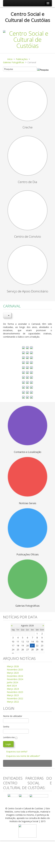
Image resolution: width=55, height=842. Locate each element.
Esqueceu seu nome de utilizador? (23, 756)
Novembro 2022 (14, 698)
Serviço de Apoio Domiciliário (27, 291)
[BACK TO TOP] (27, 763)
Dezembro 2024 (14, 676)
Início (10, 59)
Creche (28, 127)
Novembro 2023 (14, 692)
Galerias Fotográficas (13, 62)
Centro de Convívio (27, 236)
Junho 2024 (12, 682)
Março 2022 (12, 701)
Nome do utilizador (12, 716)
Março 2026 (12, 666)
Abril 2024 (11, 685)
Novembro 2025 (14, 669)
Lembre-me (9, 737)
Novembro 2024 (14, 679)
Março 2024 (12, 688)
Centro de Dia (27, 182)
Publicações (22, 59)
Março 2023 (12, 695)
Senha (6, 726)
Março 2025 (12, 672)
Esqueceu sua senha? (16, 751)
